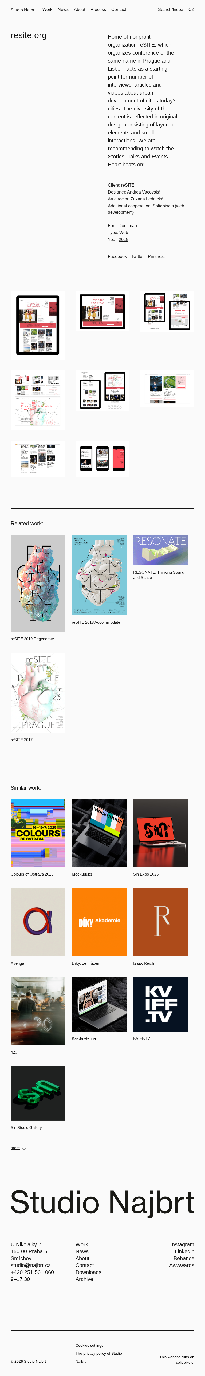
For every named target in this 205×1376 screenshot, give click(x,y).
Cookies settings (89, 1345)
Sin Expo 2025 (146, 874)
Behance (184, 1258)
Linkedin (184, 1251)
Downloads (88, 1272)
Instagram (182, 1244)
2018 (123, 239)
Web (123, 232)
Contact (85, 1265)
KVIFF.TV (141, 1038)
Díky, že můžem (86, 963)
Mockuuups (82, 874)
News (82, 1251)
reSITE (128, 185)
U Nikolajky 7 (26, 1244)
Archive (84, 1279)
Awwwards (181, 1265)
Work (82, 1244)
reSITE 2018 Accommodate (96, 622)
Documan (128, 225)
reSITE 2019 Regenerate (32, 638)
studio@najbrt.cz (30, 1265)
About (82, 1258)
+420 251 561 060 (32, 1272)
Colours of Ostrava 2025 (32, 874)
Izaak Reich (143, 963)
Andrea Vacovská (143, 192)
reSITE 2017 (22, 739)
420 (14, 1052)
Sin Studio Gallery (26, 1127)
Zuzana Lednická (147, 199)
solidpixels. (185, 1362)
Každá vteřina (84, 1038)
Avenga (17, 963)
